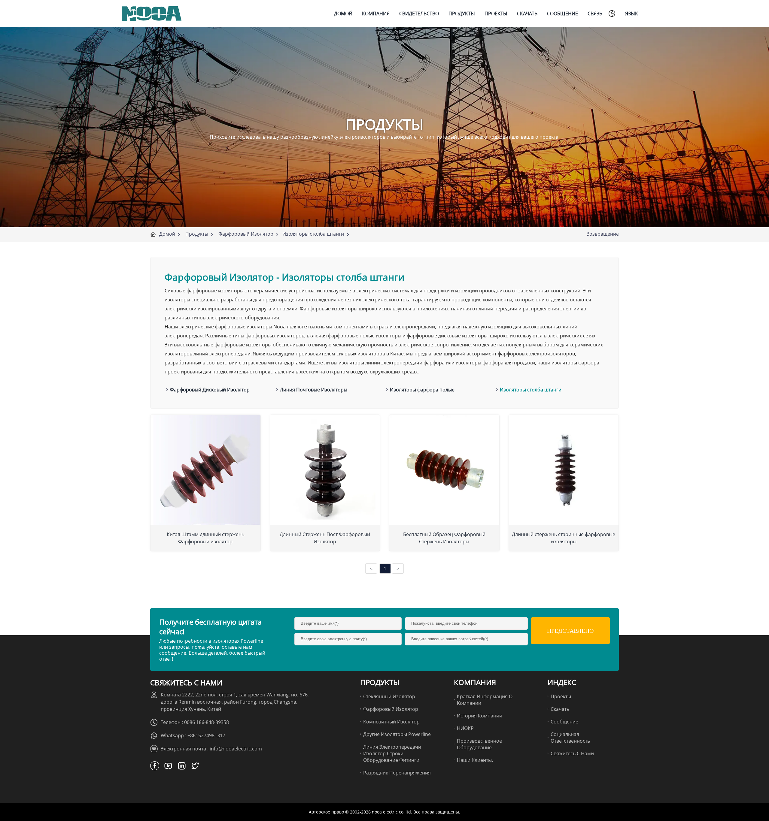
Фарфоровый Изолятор (245, 234)
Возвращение (602, 234)
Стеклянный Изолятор (389, 696)
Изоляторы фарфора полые (422, 389)
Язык (631, 13)
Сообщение (564, 721)
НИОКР (465, 728)
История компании (479, 715)
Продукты (196, 234)
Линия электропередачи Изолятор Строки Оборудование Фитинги (392, 753)
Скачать (560, 709)
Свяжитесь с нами (572, 753)
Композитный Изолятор (391, 721)
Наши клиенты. (475, 760)
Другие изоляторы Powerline (397, 734)
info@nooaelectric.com (236, 748)
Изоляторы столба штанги (313, 234)
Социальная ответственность (570, 737)
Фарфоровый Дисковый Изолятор (210, 389)
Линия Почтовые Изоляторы (313, 389)
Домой (167, 234)
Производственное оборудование (479, 744)
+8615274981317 (206, 735)
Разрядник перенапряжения (397, 772)
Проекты (561, 696)
